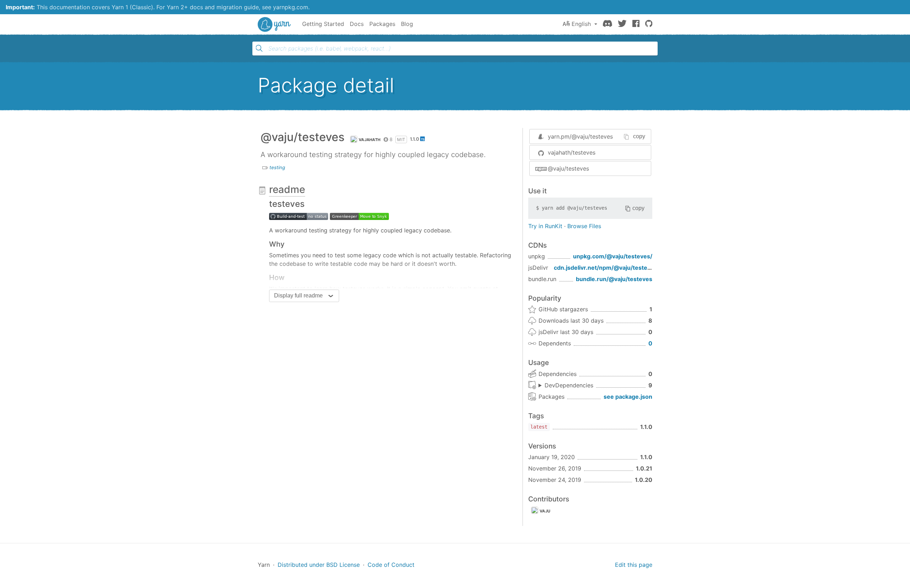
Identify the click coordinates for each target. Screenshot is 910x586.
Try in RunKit (545, 226)
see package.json (628, 396)
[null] (359, 216)
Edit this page (633, 564)
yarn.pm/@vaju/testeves (580, 136)
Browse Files (584, 226)
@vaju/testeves (568, 168)
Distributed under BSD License (319, 564)
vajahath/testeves (571, 152)
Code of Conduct (391, 564)
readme (287, 189)
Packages (382, 23)
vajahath (369, 139)
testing (277, 167)
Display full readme (298, 295)
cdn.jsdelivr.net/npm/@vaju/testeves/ (606, 267)
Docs (357, 23)
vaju (545, 511)
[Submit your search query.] (259, 48)
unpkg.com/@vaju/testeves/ (612, 256)
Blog (407, 23)
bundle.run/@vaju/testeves (614, 279)
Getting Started (323, 23)
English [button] (581, 23)
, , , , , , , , (566, 385)
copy (639, 136)
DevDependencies (569, 385)
